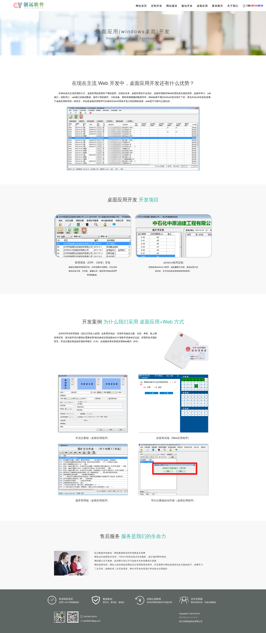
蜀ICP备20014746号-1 (189, 617)
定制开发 (156, 5)
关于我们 (232, 5)
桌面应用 (202, 5)
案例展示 (217, 5)
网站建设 (171, 5)
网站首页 (141, 5)
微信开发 (187, 5)
